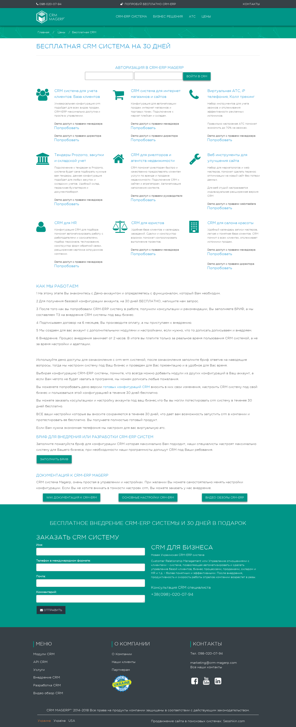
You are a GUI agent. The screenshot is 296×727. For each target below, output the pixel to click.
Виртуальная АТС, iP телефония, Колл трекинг (231, 94)
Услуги (39, 670)
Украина (44, 721)
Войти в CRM (196, 76)
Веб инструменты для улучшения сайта (227, 158)
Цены (206, 16)
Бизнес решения (168, 16)
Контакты (251, 4)
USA (71, 721)
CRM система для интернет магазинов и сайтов (156, 94)
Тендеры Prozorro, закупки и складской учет (79, 158)
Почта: (41, 576)
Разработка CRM (47, 685)
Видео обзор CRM (48, 693)
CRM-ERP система (131, 16)
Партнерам (121, 670)
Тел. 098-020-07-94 (206, 653)
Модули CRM (44, 654)
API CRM (40, 662)
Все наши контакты (206, 667)
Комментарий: (46, 592)
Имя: (39, 544)
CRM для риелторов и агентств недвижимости (153, 158)
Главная (43, 32)
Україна (60, 721)
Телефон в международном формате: (63, 560)
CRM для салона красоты (230, 223)
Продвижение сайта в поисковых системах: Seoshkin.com (198, 721)
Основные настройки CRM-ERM (148, 497)
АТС (192, 16)
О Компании (122, 654)
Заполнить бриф (54, 459)
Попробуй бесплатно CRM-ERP (150, 4)
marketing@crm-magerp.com (213, 663)
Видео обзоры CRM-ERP (224, 497)
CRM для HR (65, 223)
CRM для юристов (147, 223)
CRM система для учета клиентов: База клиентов (77, 94)
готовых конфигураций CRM (126, 387)
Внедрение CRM (46, 677)
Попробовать (66, 128)
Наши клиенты (124, 662)
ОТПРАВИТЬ (52, 610)
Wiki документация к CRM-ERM (71, 497)
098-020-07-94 (49, 4)
